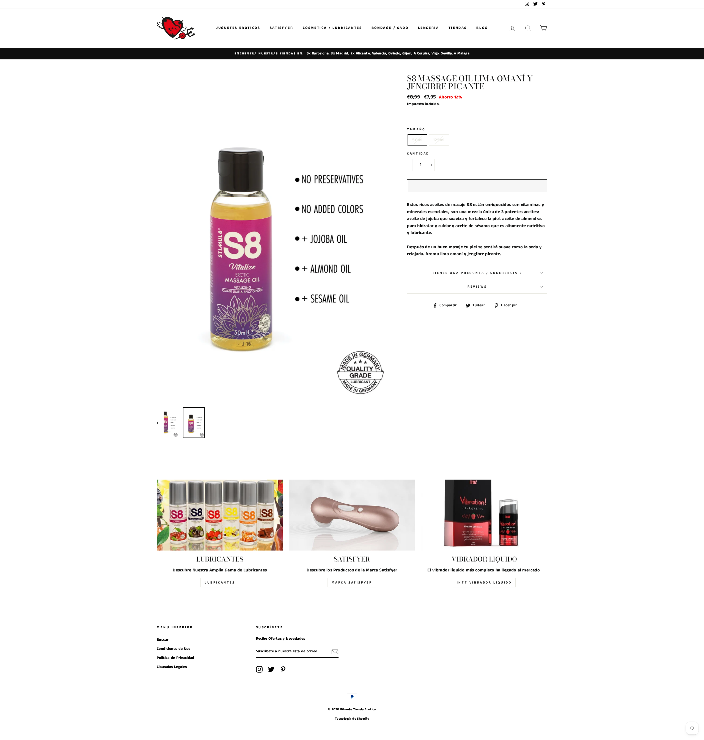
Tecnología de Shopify (352, 718)
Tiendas (458, 28)
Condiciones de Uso (173, 648)
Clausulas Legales (172, 667)
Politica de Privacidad (175, 658)
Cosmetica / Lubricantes (332, 28)
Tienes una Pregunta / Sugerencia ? (477, 273)
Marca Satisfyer (352, 582)
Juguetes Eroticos (238, 28)
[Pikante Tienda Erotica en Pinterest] (283, 669)
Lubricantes (220, 582)
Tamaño (416, 129)
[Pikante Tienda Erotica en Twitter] (271, 669)
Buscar (162, 639)
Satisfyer (281, 28)
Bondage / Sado (390, 28)
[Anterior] (160, 422)
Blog (482, 28)
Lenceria (428, 28)
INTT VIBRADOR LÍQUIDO (484, 582)
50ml (417, 140)
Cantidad (418, 153)
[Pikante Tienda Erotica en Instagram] (259, 669)
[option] (352, 54)
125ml (439, 140)
